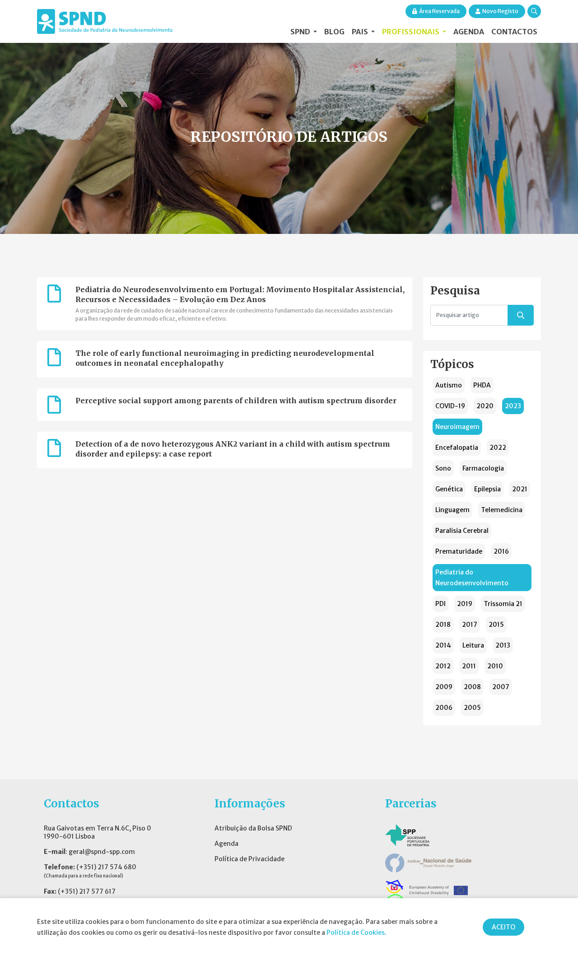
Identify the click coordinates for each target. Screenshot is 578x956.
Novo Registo (500, 11)
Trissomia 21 (503, 604)
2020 (485, 406)
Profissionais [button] (411, 31)
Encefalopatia (456, 447)
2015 (496, 624)
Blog (334, 31)
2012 (443, 666)
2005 (472, 708)
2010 (495, 666)
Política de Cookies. (356, 932)
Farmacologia (483, 468)
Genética (449, 489)
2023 (513, 406)
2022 (497, 447)
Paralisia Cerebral (462, 531)
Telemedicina (501, 510)
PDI (440, 604)
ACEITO (503, 927)
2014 (443, 645)
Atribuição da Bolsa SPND (253, 828)
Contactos (514, 31)
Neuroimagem (457, 427)
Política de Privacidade (249, 859)
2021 (519, 489)
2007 (500, 687)
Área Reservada (439, 11)
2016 (501, 551)
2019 (464, 604)
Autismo (448, 385)
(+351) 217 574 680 (106, 867)
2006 (443, 708)
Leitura (473, 645)
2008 (472, 687)
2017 (469, 624)
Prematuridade (458, 551)
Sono (443, 468)
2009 (443, 687)
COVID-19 (450, 406)
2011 (469, 666)
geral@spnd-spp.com (102, 852)
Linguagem (452, 510)
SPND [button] (301, 31)
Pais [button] (360, 31)
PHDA (482, 385)
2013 (502, 645)
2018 (443, 624)
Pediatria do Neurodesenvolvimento (471, 577)
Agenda (468, 31)
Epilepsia (487, 489)
